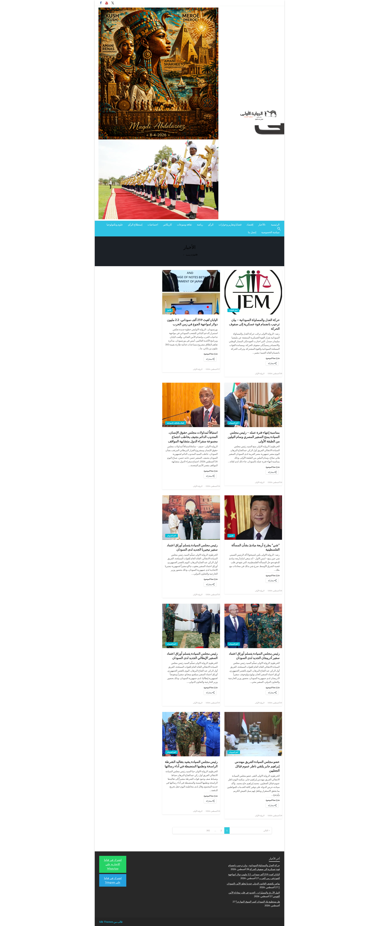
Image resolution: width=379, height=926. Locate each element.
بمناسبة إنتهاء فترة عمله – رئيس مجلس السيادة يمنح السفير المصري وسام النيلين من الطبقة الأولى (254, 437)
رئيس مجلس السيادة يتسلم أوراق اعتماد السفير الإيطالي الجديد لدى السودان (192, 656)
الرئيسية (275, 224)
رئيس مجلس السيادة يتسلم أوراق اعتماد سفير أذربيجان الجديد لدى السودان (254, 656)
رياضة (200, 224)
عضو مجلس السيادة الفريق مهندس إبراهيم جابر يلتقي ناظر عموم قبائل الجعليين (257, 766)
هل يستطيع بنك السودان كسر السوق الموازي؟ (258, 901)
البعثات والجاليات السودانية (175, 423)
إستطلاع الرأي (135, 224)
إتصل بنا (252, 232)
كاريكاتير (167, 224)
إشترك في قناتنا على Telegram (113, 880)
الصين (231, 536)
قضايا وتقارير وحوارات (230, 224)
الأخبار (261, 224)
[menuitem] (275, 225)
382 (208, 830)
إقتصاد (249, 224)
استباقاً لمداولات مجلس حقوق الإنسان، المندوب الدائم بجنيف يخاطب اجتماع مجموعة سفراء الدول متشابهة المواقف (192, 437)
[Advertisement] (127, 293)
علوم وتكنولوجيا (115, 224)
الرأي (210, 224)
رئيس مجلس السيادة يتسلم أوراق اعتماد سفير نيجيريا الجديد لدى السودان (192, 547)
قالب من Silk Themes (110, 921)
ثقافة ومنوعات (184, 224)
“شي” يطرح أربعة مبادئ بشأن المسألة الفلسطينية (255, 547)
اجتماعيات (152, 224)
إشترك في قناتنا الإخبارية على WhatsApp (113, 864)
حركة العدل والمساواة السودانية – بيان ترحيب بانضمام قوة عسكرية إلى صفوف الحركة (254, 324)
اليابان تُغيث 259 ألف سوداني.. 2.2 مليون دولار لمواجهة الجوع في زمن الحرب (192, 322)
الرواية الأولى (259, 373)
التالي (265, 830)
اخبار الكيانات (233, 310)
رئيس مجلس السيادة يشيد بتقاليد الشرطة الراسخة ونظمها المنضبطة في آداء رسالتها (191, 764)
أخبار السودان (233, 423)
